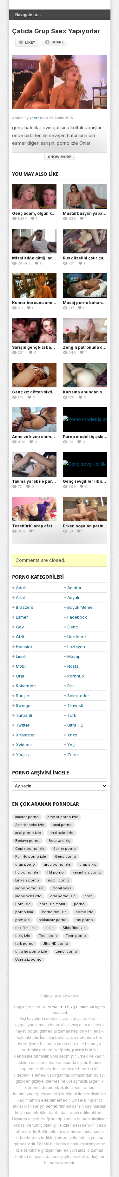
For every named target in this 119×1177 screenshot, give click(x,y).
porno (79, 904)
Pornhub (75, 675)
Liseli (21, 656)
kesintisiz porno (87, 872)
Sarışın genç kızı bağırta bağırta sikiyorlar (54, 347)
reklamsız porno (53, 920)
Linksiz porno (27, 880)
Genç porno (65, 856)
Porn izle (22, 904)
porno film (24, 912)
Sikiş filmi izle (74, 928)
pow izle (22, 920)
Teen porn (48, 935)
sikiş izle (22, 935)
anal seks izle (61, 832)
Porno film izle (54, 912)
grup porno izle (57, 864)
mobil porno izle (29, 888)
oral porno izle (63, 896)
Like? (30, 42)
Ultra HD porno (55, 943)
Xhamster (25, 734)
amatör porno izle (63, 817)
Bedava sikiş (59, 840)
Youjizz (23, 754)
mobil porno (58, 880)
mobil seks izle (28, 896)
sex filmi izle (25, 928)
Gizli (20, 636)
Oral (20, 675)
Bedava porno (27, 840)
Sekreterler (78, 695)
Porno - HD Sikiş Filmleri (68, 1007)
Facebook (77, 617)
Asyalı (73, 597)
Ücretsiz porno (28, 959)
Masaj (73, 656)
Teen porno (76, 935)
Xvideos (24, 744)
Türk (71, 715)
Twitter (23, 725)
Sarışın (22, 695)
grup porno (25, 864)
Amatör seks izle (29, 825)
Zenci (73, 754)
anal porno (62, 825)
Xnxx (72, 734)
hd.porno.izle (26, 872)
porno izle (84, 912)
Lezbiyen (76, 646)
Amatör (74, 587)
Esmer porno (64, 848)
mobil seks (61, 888)
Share (57, 42)
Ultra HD (75, 725)
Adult (21, 587)
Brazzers (24, 607)
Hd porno (55, 872)
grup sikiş (87, 864)
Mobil (21, 666)
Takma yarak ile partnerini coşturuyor (50, 481)
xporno (36, 118)
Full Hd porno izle (30, 856)
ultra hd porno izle (31, 951)
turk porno (24, 943)
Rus (71, 685)
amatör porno (27, 817)
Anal (20, 597)
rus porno (84, 920)
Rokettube (26, 685)
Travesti (75, 705)
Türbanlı (24, 715)
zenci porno (66, 951)
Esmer (22, 617)
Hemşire (24, 646)
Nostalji (74, 666)
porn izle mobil (52, 904)
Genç (72, 626)
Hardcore (76, 636)
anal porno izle (28, 832)
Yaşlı (71, 744)
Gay (20, 626)
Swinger (24, 705)
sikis (49, 928)
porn (88, 896)
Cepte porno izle (29, 848)
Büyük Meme (80, 607)
